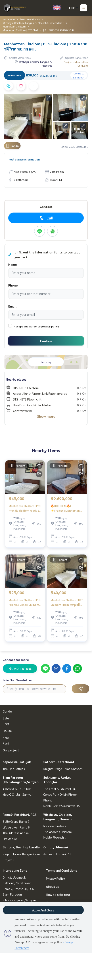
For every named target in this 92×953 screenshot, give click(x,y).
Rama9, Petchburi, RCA (19, 814)
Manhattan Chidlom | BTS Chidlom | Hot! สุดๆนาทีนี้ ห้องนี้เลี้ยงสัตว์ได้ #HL (67, 602)
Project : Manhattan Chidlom (76, 63)
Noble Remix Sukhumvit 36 (61, 806)
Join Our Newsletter (17, 680)
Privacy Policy (55, 878)
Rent (6, 724)
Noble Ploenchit (54, 837)
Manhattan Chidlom (14, 26)
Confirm (46, 341)
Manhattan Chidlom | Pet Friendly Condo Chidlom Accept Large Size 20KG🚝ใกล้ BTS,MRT (25, 602)
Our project (11, 750)
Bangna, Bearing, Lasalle (21, 847)
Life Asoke (10, 839)
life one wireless (54, 826)
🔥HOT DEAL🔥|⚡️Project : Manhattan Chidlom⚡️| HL (65, 508)
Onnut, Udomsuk (56, 847)
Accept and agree (25, 326)
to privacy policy (48, 326)
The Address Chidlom (57, 832)
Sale (6, 718)
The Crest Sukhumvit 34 (59, 789)
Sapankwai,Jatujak (17, 762)
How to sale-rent (58, 894)
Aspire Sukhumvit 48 (57, 854)
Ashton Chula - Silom (17, 789)
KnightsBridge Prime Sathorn (63, 769)
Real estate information (24, 159)
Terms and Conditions (61, 870)
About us (52, 886)
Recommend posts (30, 19)
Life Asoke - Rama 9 (16, 827)
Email (12, 306)
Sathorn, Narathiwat (58, 762)
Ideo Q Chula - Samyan (18, 794)
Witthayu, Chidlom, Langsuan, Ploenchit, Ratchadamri (33, 23)
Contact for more (16, 660)
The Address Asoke (16, 833)
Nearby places (16, 379)
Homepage (9, 19)
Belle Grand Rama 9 (16, 821)
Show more (46, 416)
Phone (13, 285)
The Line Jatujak (14, 769)
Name (12, 264)
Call (49, 217)
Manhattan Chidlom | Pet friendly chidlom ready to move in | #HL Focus (25, 508)
